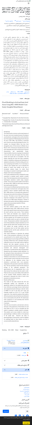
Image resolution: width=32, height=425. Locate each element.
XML (25, 353)
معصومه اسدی (26, 21)
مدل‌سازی (27, 92)
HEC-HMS (20, 92)
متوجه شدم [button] (26, 423)
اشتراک (6, 411)
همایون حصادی (9, 21)
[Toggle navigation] (16, 3)
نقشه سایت (26, 396)
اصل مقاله (21, 355)
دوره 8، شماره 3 (11, 340)
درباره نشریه (26, 389)
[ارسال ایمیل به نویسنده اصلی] (15, 21)
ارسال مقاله (26, 393)
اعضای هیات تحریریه (24, 391)
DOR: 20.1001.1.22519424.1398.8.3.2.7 (19, 93)
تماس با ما (27, 394)
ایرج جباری (18, 21)
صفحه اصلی (26, 387)
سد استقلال (13, 92)
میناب (7, 92)
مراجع (25, 333)
